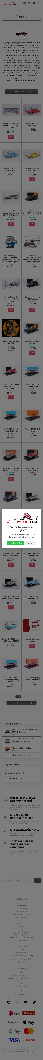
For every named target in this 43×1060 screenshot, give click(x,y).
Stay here (30, 543)
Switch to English (16, 543)
